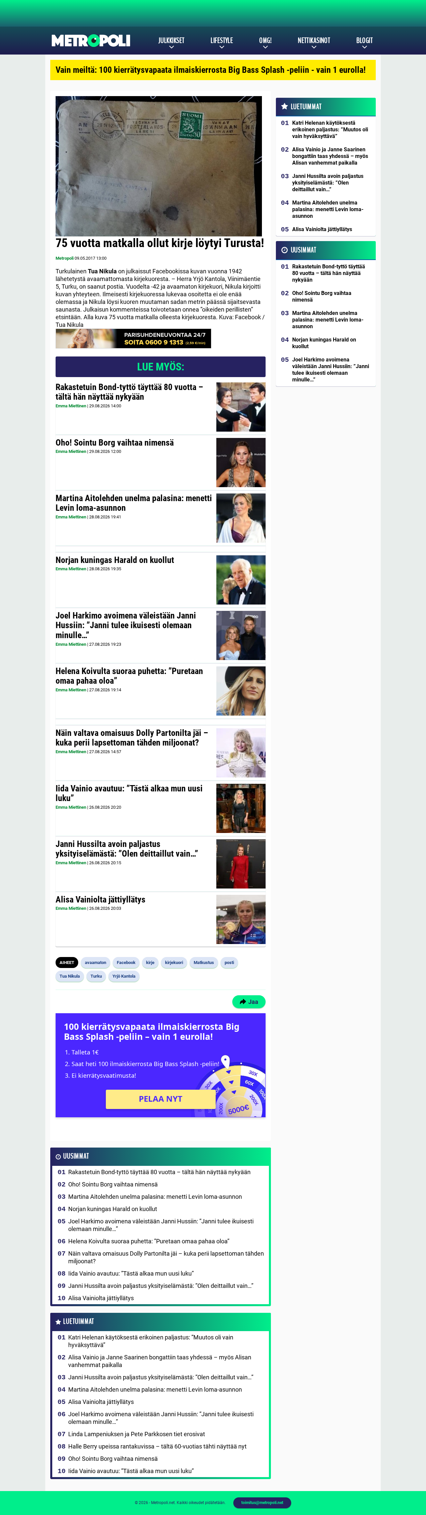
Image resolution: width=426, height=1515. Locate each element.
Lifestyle (222, 41)
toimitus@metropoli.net (262, 1502)
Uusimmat (76, 1156)
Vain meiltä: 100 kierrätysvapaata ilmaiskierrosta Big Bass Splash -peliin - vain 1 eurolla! (211, 70)
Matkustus (204, 962)
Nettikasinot (314, 41)
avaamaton (95, 962)
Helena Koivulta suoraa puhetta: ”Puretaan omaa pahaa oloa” (129, 676)
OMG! (265, 41)
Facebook (126, 962)
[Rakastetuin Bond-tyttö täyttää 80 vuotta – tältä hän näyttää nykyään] (241, 407)
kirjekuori (174, 962)
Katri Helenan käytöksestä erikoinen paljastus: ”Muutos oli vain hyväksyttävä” (150, 1341)
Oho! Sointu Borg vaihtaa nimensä (115, 443)
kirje (150, 962)
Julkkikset (171, 41)
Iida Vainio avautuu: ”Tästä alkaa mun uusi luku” (129, 793)
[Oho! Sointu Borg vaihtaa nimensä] (240, 462)
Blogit (364, 41)
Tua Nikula (70, 976)
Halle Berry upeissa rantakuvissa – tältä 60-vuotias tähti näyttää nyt (157, 1446)
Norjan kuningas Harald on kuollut (115, 560)
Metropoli (65, 258)
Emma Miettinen (71, 405)
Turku (96, 976)
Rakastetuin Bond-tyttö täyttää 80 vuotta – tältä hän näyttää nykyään (129, 392)
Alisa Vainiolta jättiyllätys (100, 899)
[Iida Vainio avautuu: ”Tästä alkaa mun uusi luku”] (241, 808)
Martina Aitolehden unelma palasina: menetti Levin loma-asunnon (134, 503)
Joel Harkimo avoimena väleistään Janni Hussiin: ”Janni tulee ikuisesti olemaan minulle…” (126, 625)
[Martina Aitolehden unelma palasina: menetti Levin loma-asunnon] (241, 518)
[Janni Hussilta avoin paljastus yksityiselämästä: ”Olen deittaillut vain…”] (241, 864)
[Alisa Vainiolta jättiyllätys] (241, 919)
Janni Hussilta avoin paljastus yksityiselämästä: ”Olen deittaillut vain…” (127, 849)
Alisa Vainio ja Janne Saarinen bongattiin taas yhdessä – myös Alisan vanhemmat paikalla (159, 1361)
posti (229, 962)
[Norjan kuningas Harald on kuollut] (241, 580)
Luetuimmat (78, 1321)
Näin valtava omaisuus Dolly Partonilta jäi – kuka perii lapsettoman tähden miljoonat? (132, 738)
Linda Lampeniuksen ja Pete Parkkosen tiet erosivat (136, 1434)
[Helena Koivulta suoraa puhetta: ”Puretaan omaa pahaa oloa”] (241, 691)
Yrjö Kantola (123, 976)
